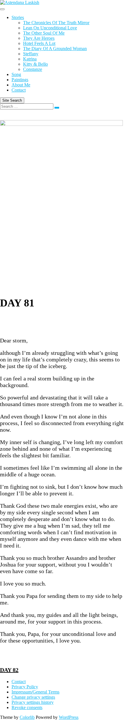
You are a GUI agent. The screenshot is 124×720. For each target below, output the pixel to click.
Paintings (20, 79)
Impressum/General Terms (35, 691)
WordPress (68, 717)
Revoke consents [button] (27, 707)
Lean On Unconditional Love (50, 27)
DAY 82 (9, 670)
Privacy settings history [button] (33, 702)
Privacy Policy (25, 686)
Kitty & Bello (35, 64)
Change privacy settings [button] (33, 697)
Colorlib (27, 717)
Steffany (30, 53)
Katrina (30, 58)
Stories (18, 17)
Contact (19, 90)
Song (16, 74)
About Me (21, 84)
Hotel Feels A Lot (39, 43)
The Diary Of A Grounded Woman (55, 48)
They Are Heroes (39, 38)
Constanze (32, 69)
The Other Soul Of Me (44, 33)
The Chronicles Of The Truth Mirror (56, 22)
